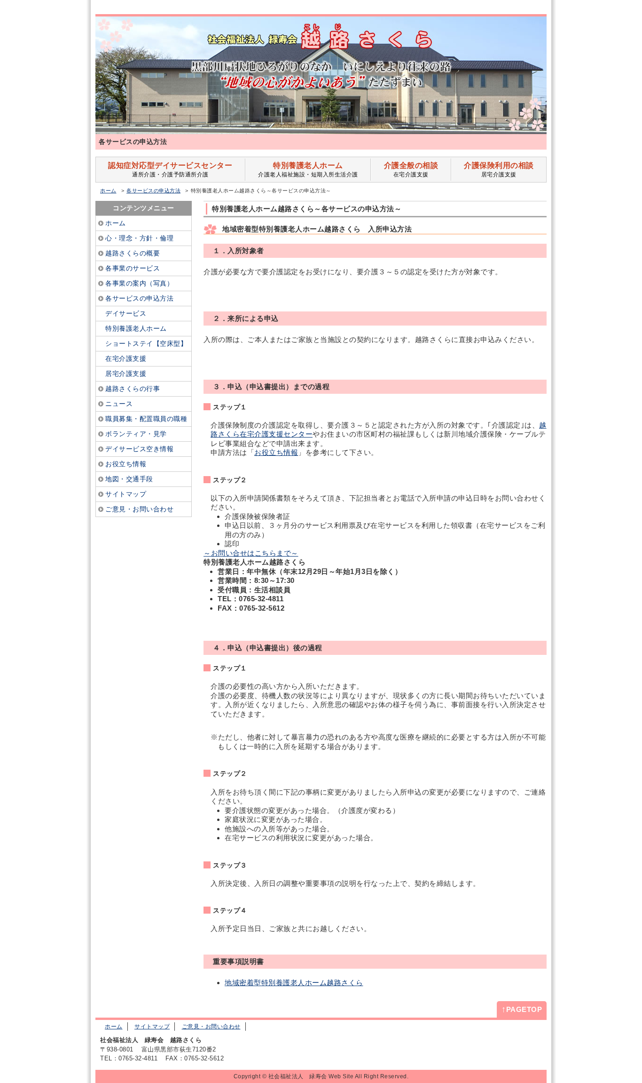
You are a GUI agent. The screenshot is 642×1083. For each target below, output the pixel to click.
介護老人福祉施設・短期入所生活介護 (308, 169)
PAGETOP (521, 1009)
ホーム (108, 190)
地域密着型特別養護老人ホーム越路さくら (294, 983)
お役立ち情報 (276, 452)
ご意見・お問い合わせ (211, 1026)
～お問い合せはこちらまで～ (251, 553)
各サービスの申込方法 (153, 190)
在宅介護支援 (411, 169)
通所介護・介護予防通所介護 (170, 169)
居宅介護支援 (499, 169)
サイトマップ (152, 1026)
